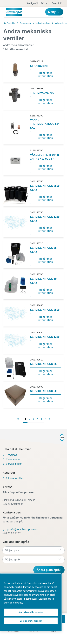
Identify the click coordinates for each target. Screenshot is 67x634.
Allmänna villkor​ (15, 478)
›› (49, 419)
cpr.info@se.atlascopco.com (22, 529)
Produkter (11, 23)
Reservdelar (25, 23)
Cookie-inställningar (31, 620)
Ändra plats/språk (49, 570)
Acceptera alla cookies (31, 612)
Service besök (14, 463)
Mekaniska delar (42, 23)
